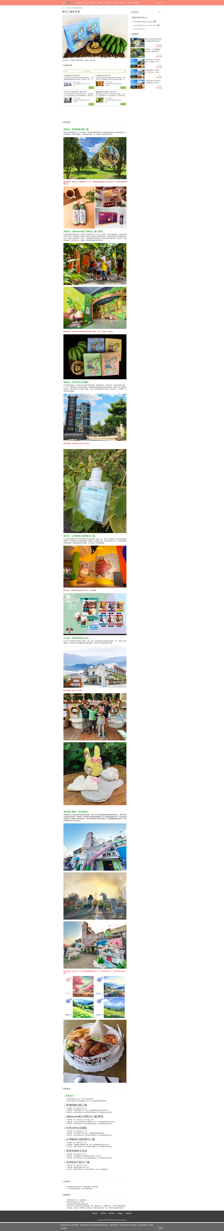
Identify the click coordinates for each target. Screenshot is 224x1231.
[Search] (156, 2)
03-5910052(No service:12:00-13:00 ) (145, 25)
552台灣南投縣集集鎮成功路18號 (81, 100)
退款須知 (111, 1213)
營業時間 (91, 87)
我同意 (160, 1228)
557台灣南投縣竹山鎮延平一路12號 (81, 83)
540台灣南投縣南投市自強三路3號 (113, 83)
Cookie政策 (63, 1228)
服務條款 (120, 1213)
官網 (74, 85)
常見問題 (103, 1213)
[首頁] (68, 2)
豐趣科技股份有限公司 (139, 17)
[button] (81, 2)
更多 (159, 12)
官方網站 (107, 85)
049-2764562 (108, 98)
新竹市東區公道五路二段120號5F (143, 22)
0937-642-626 (77, 82)
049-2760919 (76, 98)
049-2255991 (108, 82)
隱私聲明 (128, 1213)
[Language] (161, 2)
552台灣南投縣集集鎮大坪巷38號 (113, 100)
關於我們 (94, 1213)
